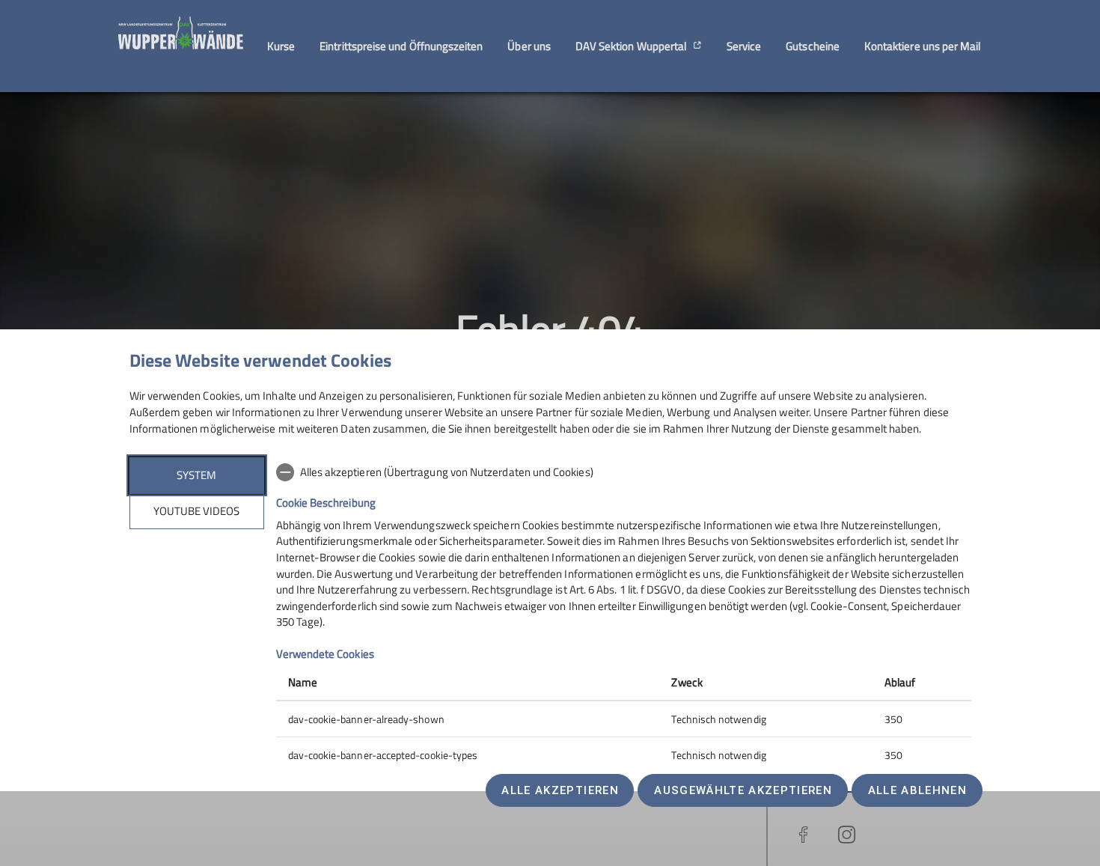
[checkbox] (623, 472)
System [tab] (196, 475)
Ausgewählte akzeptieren (743, 790)
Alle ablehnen (917, 790)
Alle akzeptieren (559, 790)
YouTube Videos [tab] (196, 510)
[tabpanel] (623, 614)
